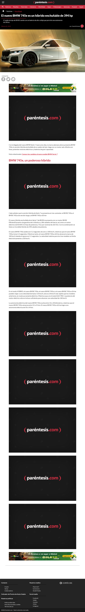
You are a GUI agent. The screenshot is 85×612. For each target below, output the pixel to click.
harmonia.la (36, 589)
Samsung (66, 7)
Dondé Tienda (37, 591)
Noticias (8, 7)
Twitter (35, 600)
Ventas (6, 589)
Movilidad (41, 7)
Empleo (7, 587)
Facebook (35, 598)
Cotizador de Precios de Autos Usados (13, 594)
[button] (3, 7)
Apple (81, 7)
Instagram (35, 606)
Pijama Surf (36, 587)
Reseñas (15, 7)
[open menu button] (3, 2)
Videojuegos (57, 7)
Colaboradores (9, 591)
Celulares (33, 7)
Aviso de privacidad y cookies (12, 604)
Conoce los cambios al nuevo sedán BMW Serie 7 (40, 154)
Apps (49, 7)
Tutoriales (24, 7)
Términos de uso (9, 606)
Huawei (74, 7)
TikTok (34, 604)
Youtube (35, 602)
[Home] (3, 11)
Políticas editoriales (10, 602)
